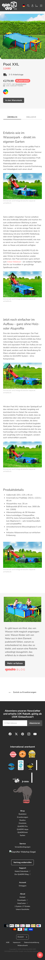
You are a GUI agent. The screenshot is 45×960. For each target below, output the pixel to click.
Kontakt (22, 897)
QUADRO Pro (23, 826)
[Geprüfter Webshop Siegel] (22, 851)
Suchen (22, 835)
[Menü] (41, 6)
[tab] (12, 116)
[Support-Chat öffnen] (40, 955)
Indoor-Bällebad (14, 261)
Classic (5, 91)
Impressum (16, 942)
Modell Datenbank (21, 871)
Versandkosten (20, 84)
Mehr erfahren (15, 663)
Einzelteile (22, 823)
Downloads (21, 900)
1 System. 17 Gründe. (22, 906)
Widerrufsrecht (23, 945)
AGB (7, 942)
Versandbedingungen (22, 847)
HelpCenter (21, 903)
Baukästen (22, 814)
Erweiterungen (22, 817)
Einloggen (22, 886)
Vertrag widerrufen (22, 862)
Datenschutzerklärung (31, 942)
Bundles (23, 820)
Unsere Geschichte (22, 909)
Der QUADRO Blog (21, 874)
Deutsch (24, 5)
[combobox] (24, 5)
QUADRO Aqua (22, 829)
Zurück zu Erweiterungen (24, 692)
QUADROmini (23, 832)
